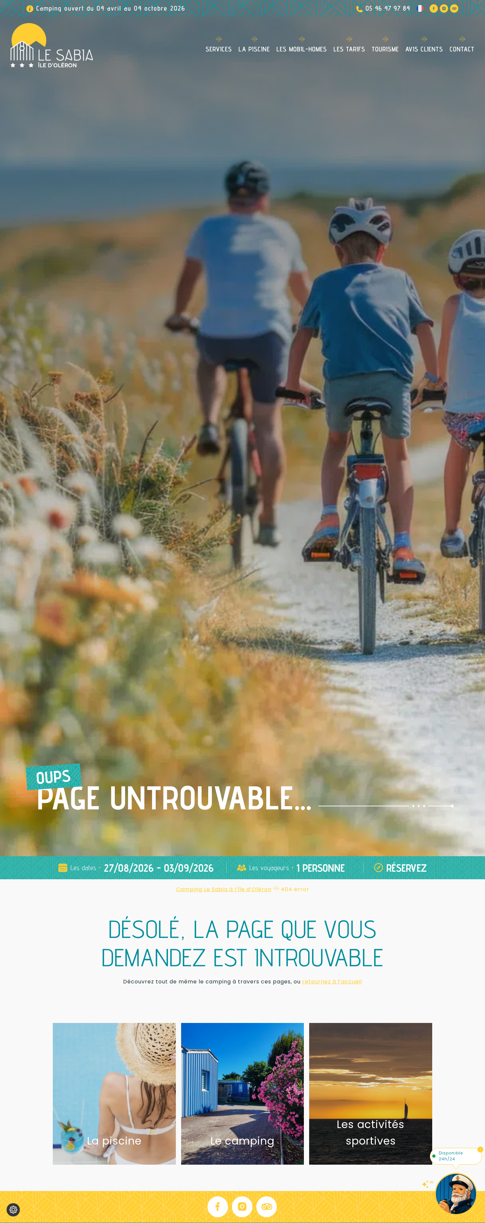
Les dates (83, 868)
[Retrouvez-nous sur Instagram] (444, 8)
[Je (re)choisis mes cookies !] (13, 1209)
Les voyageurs (269, 868)
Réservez (406, 867)
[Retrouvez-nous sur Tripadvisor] (454, 8)
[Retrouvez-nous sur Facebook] (434, 8)
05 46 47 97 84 (388, 8)
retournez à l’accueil (332, 981)
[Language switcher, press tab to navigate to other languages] (419, 9)
